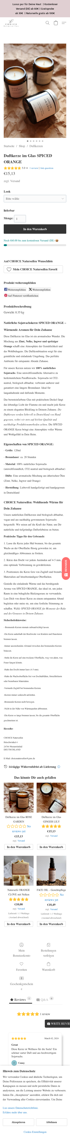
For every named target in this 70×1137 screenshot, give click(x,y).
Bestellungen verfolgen (48, 952)
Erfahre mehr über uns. (15, 1112)
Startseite (9, 146)
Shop (22, 146)
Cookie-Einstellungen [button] (35, 1132)
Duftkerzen (36, 146)
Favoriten (21, 969)
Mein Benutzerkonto (21, 952)
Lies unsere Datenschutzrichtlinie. (20, 1108)
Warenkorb (48, 969)
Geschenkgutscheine (21, 986)
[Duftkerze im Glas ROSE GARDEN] (18, 798)
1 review (33, 168)
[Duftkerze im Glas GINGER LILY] (51, 798)
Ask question (46, 168)
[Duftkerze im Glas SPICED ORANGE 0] (35, 91)
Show (66, 568)
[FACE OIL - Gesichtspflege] (51, 871)
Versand (15, 181)
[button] (11, 23)
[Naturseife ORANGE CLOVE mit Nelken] (18, 871)
